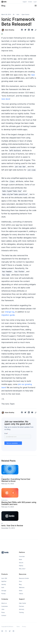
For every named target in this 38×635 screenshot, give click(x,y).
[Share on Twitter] (25, 30)
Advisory (21, 609)
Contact (30, 1)
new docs (5, 99)
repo (33, 75)
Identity (3, 584)
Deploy (21, 565)
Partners (21, 606)
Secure (21, 562)
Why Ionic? (22, 568)
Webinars (21, 587)
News (20, 590)
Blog (3, 6)
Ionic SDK (4, 578)
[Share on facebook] (22, 30)
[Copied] (36, 30)
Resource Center (24, 578)
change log (9, 312)
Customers (4, 606)
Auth (2, 587)
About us (4, 603)
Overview (22, 556)
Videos (21, 593)
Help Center (22, 603)
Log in (35, 1)
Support (25, 1)
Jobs (2, 609)
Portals (3, 593)
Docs (20, 581)
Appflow (3, 581)
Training (21, 612)
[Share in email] (32, 30)
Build (20, 559)
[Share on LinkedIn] (29, 30)
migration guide (8, 315)
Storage (3, 590)
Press (3, 612)
